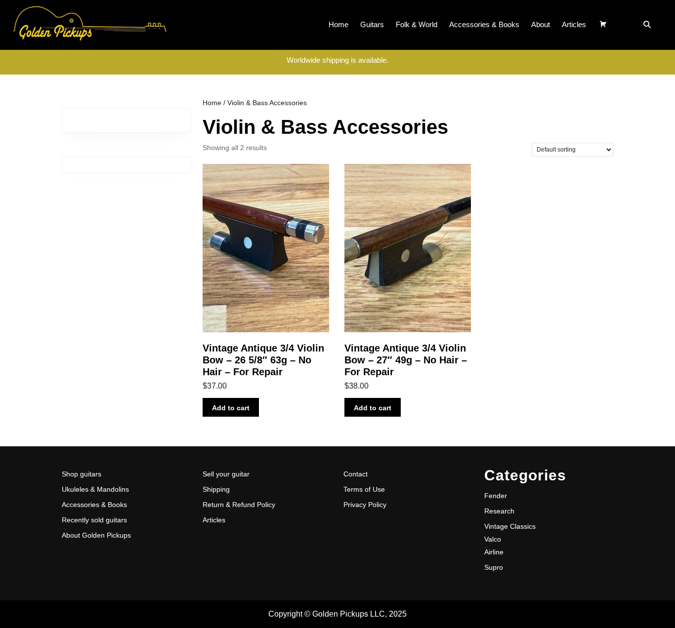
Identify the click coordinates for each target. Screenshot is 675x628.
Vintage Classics (510, 526)
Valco (492, 539)
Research (499, 511)
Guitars (372, 24)
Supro (493, 567)
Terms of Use (364, 489)
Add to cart (231, 408)
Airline (494, 552)
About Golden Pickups (96, 535)
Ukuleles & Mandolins (95, 489)
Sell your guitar (226, 474)
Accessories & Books (484, 24)
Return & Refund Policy (239, 505)
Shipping (216, 489)
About (540, 24)
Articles (574, 24)
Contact (355, 474)
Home (338, 24)
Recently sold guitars (94, 520)
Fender (495, 496)
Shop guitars (81, 474)
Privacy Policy (364, 505)
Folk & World (416, 24)
